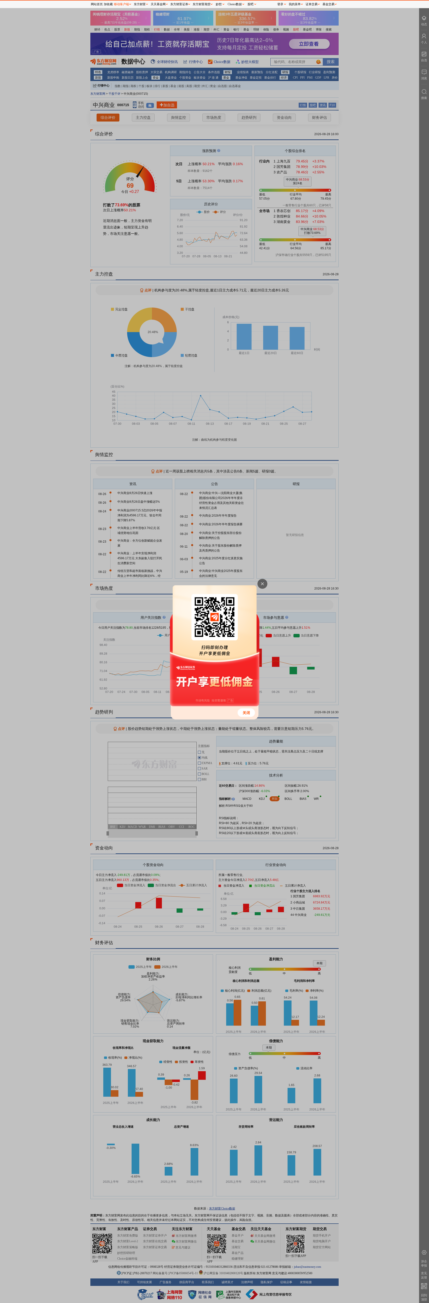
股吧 (250, 4)
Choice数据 (235, 4)
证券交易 (312, 4)
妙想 (219, 4)
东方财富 (140, 4)
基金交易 (328, 4)
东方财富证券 (179, 4)
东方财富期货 (202, 4)
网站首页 (97, 4)
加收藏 (108, 4)
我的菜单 (295, 4)
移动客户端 (121, 4)
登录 (280, 4)
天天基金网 (158, 4)
